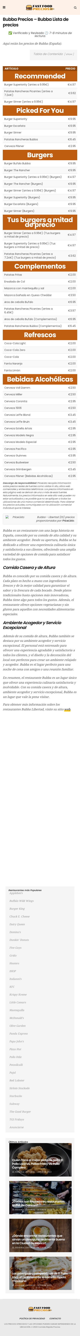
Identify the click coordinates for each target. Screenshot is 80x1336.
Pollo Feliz (15, 1057)
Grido (12, 955)
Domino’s (15, 932)
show (69, 54)
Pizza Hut (15, 1049)
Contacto (55, 1318)
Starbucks (15, 1096)
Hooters (14, 963)
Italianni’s (15, 978)
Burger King (17, 908)
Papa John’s (16, 1041)
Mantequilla (16, 1010)
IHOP (12, 971)
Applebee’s (16, 893)
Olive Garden (17, 1025)
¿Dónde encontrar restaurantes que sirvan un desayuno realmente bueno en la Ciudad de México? (38, 1239)
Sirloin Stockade (19, 1088)
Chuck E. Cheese (19, 916)
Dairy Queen (17, 924)
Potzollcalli (16, 1064)
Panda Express (18, 1033)
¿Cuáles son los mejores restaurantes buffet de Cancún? (38, 1203)
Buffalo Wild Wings (21, 900)
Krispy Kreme (17, 994)
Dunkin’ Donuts (19, 939)
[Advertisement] (40, 755)
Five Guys (15, 947)
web (67, 709)
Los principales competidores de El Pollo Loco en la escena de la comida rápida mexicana (40, 1277)
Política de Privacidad (32, 1318)
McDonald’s (16, 1017)
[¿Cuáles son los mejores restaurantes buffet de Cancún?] (40, 1197)
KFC (11, 986)
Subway (14, 1103)
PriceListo (68, 520)
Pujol (12, 1072)
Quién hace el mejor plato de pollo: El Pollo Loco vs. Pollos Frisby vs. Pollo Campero (37, 1164)
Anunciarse (16, 1127)
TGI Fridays (16, 1119)
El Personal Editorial (23, 1172)
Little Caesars (17, 1002)
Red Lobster (16, 1080)
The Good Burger (20, 1111)
